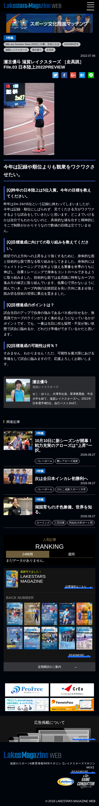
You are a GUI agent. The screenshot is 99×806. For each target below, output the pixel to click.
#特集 (9, 38)
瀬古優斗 (37, 49)
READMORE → (83, 771)
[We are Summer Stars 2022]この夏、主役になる (32, 44)
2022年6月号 (71, 44)
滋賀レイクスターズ (16, 49)
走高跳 (50, 49)
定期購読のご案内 (49, 666)
